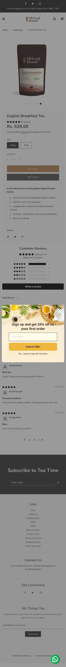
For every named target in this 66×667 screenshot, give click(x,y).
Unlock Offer (33, 346)
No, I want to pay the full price (33, 353)
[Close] (60, 308)
